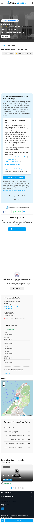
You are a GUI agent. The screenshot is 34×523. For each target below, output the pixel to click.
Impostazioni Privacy (7, 517)
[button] (11, 488)
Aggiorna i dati (9, 312)
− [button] (4, 385)
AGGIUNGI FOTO (17, 229)
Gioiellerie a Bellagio (11, 21)
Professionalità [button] (9, 159)
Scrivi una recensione (16, 26)
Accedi (32, 3)
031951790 (8, 309)
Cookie (25, 515)
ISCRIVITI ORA (17, 288)
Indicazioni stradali (11, 306)
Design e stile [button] (22, 157)
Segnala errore (9, 315)
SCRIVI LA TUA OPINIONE (15, 177)
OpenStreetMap (23, 415)
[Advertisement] (17, 73)
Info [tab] (3, 45)
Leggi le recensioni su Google (14, 169)
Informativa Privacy (15, 515)
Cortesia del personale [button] (12, 162)
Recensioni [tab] (11, 45)
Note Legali (4, 515)
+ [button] (4, 383)
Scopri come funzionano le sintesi (13, 190)
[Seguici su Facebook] (2, 508)
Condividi (7, 212)
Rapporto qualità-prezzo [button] (12, 164)
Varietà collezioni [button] (10, 157)
